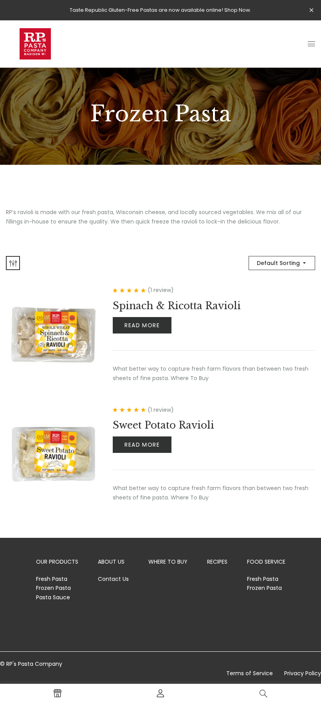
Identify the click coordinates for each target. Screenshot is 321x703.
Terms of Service (249, 673)
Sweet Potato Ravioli (163, 425)
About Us (111, 562)
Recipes (217, 562)
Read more (142, 325)
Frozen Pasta (53, 588)
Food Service (266, 562)
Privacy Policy (302, 673)
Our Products (57, 562)
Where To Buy (168, 562)
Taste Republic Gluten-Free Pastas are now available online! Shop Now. (160, 10)
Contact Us (113, 579)
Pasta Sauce (53, 597)
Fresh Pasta (51, 579)
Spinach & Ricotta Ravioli (177, 306)
